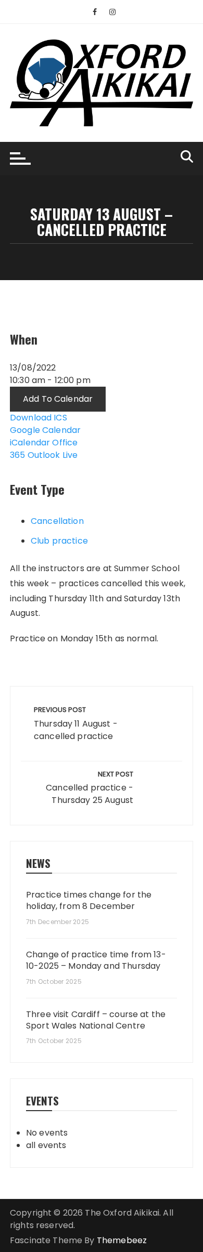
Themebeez (122, 1240)
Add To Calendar (58, 399)
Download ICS (38, 418)
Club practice (59, 541)
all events (46, 1145)
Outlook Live (53, 455)
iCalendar (30, 443)
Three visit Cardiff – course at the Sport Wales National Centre (96, 1020)
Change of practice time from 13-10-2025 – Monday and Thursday (96, 960)
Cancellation (57, 521)
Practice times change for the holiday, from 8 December (88, 900)
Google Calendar (45, 430)
